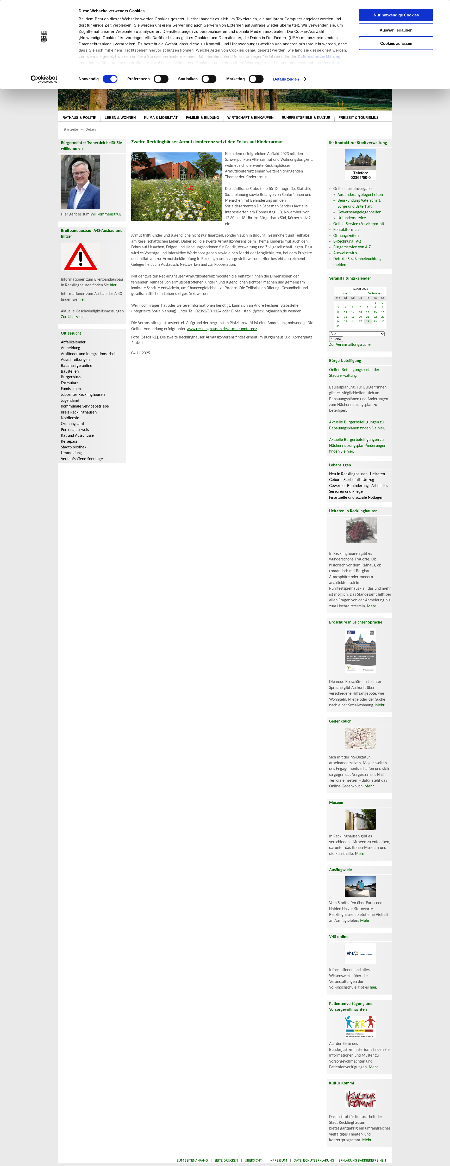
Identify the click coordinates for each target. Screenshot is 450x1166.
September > (375, 293)
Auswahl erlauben (396, 30)
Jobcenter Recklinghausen (83, 395)
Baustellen (70, 371)
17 (338, 317)
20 (360, 317)
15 (375, 312)
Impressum (277, 1161)
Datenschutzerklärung (319, 56)
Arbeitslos (379, 486)
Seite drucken (226, 1161)
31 (338, 326)
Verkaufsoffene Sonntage (82, 459)
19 (352, 317)
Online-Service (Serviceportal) (358, 224)
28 (367, 321)
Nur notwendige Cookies (396, 15)
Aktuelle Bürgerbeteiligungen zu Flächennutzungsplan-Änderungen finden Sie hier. (357, 446)
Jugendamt (70, 401)
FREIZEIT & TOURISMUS (359, 118)
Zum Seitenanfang (192, 1161)
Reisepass (69, 442)
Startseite (71, 130)
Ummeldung (71, 453)
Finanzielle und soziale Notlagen (356, 498)
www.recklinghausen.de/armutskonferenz (222, 329)
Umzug (368, 480)
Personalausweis (75, 430)
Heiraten (377, 474)
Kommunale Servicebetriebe (85, 406)
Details (91, 130)
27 (360, 321)
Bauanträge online (76, 366)
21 (367, 317)
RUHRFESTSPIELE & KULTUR (306, 118)
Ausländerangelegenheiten (360, 195)
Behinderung (358, 486)
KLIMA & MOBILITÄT (161, 118)
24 (338, 321)
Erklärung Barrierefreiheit (362, 1161)
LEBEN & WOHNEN (120, 118)
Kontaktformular (347, 230)
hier (113, 285)
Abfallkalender (73, 342)
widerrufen (328, 62)
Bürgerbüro (70, 377)
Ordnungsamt (72, 424)
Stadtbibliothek (73, 447)
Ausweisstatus (345, 253)
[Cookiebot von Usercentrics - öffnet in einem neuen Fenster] (44, 79)
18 (345, 317)
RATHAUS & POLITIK (79, 118)
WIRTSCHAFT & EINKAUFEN (250, 118)
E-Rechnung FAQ (347, 241)
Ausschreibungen (75, 360)
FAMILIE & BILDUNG (202, 118)
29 (375, 321)
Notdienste (70, 418)
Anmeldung (70, 348)
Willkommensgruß (106, 214)
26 (352, 321)
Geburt (335, 480)
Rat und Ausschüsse (77, 436)
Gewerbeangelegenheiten (359, 212)
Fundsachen (71, 389)
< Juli (345, 293)
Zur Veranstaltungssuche (350, 345)
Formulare (70, 383)
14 (367, 312)
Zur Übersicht (72, 317)
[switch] (161, 79)
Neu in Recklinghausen (348, 474)
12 (352, 312)
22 (375, 317)
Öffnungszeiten (346, 236)
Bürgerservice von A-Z (352, 247)
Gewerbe (337, 486)
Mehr (371, 606)
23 (382, 317)
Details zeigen (286, 79)
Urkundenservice (352, 218)
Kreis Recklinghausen (79, 412)
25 (345, 321)
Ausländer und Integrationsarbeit (89, 354)
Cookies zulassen (396, 43)
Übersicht (253, 1161)
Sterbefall (351, 480)
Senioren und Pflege (346, 492)
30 (382, 321)
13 (360, 312)
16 (382, 312)
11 (345, 312)
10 (338, 312)
